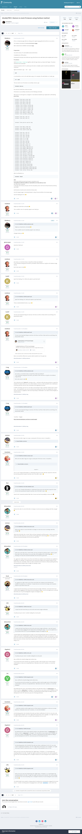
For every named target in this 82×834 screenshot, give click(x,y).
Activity (20, 6)
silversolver (7, 506)
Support (17, 23)
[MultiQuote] (14, 198)
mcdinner (7, 203)
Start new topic (41, 27)
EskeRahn (7, 452)
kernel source (51, 688)
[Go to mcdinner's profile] (7, 209)
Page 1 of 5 (20, 33)
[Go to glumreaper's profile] (7, 247)
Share (46, 22)
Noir (7, 483)
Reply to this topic (53, 27)
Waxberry (9, 21)
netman (7, 435)
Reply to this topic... (13, 807)
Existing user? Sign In (69, 2)
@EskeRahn (45, 782)
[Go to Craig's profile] (7, 372)
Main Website (4, 6)
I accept (75, 831)
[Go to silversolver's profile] (7, 511)
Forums (2, 10)
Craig (7, 367)
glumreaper (7, 242)
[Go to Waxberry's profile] (3, 22)
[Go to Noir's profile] (7, 488)
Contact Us (41, 824)
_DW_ (7, 603)
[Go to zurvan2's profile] (63, 30)
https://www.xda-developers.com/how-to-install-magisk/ (25, 419)
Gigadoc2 (7, 649)
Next (13, 33)
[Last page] (15, 33)
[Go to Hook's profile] (7, 584)
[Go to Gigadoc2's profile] (7, 654)
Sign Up (78, 2)
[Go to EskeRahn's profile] (7, 459)
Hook (7, 576)
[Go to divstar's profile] (73, 26)
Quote (17, 198)
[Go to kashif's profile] (7, 281)
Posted (19, 38)
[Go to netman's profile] (7, 440)
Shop (25, 6)
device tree (24, 690)
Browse (15, 6)
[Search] (79, 7)
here (36, 43)
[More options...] (57, 38)
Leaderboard (16, 10)
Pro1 (11, 6)
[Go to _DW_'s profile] (7, 608)
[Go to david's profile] (63, 26)
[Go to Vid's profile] (7, 678)
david (66, 25)
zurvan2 (66, 29)
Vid (7, 673)
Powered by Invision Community (41, 827)
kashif (7, 276)
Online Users (9, 10)
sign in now (29, 801)
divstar (76, 25)
